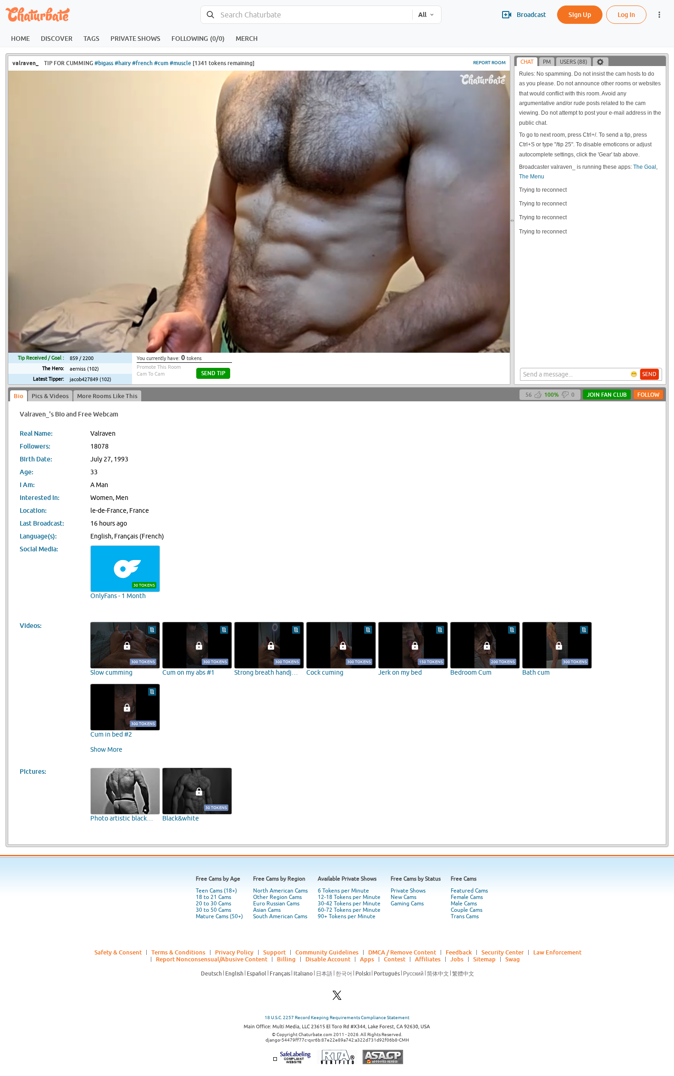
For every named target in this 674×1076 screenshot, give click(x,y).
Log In (626, 14)
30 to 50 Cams (213, 910)
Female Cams (467, 897)
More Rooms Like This (107, 395)
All (422, 14)
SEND (649, 374)
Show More (106, 749)
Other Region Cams (277, 897)
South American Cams (280, 916)
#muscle (180, 63)
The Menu (531, 176)
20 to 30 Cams (213, 903)
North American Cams (280, 890)
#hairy (123, 63)
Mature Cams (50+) (219, 916)
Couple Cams (466, 910)
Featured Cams (469, 890)
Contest (394, 959)
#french (142, 63)
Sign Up (580, 14)
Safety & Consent (118, 952)
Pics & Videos (50, 395)
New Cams (403, 897)
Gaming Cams (407, 903)
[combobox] (306, 15)
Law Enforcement (557, 952)
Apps (367, 959)
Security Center (502, 952)
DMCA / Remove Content (402, 952)
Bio (18, 395)
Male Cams (464, 903)
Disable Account (327, 959)
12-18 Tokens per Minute (349, 897)
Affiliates (428, 959)
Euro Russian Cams (276, 903)
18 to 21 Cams (213, 897)
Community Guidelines (327, 952)
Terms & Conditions (178, 952)
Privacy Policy (234, 952)
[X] (337, 997)
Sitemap (484, 959)
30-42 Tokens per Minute (349, 903)
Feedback (459, 952)
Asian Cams (267, 910)
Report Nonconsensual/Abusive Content (211, 959)
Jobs (457, 959)
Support (274, 952)
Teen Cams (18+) (216, 890)
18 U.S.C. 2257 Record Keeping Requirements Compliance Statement (337, 1017)
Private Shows (408, 890)
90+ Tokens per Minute (347, 916)
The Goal (644, 167)
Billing (286, 959)
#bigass (103, 63)
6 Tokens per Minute (343, 890)
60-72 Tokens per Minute (349, 910)
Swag (512, 959)
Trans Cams (465, 916)
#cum (161, 63)
